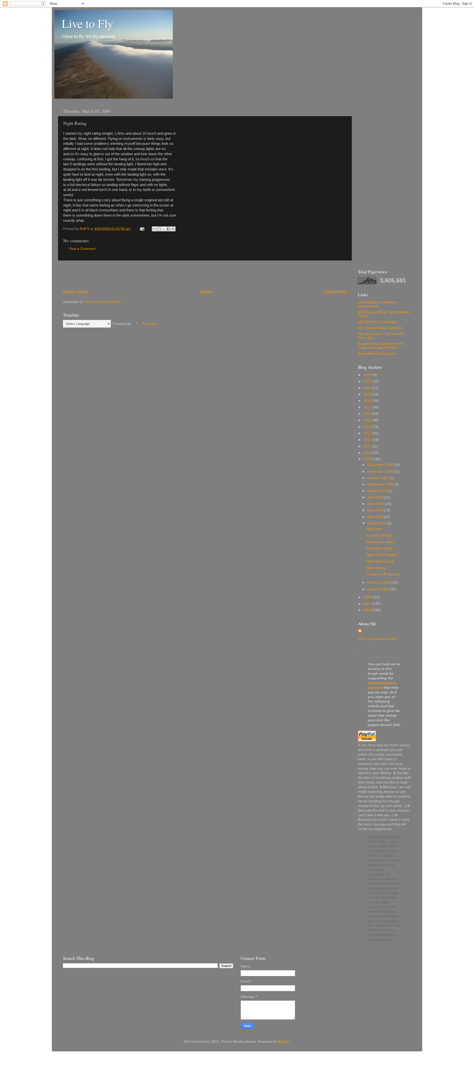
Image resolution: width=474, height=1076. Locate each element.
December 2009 (380, 465)
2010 (367, 453)
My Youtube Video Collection (380, 328)
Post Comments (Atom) (102, 302)
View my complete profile (377, 639)
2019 (367, 394)
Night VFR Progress (381, 555)
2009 (367, 459)
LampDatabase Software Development (377, 304)
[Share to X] (163, 228)
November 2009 (380, 471)
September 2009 (381, 484)
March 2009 (377, 523)
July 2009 (375, 497)
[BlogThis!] (159, 228)
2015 (367, 420)
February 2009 (379, 582)
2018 (367, 401)
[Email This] (154, 228)
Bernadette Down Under (377, 353)
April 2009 (375, 517)
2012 (367, 440)
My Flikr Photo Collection (377, 322)
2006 (367, 610)
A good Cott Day (379, 535)
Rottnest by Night (379, 542)
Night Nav (374, 529)
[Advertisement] (205, 274)
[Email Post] (141, 229)
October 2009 (378, 478)
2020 (367, 388)
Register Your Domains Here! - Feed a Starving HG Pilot (382, 346)
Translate (149, 324)
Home (206, 291)
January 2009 (378, 589)
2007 (367, 604)
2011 (367, 446)
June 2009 (376, 504)
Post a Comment (82, 249)
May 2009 (375, 510)
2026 (367, 375)
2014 (367, 427)
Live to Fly (87, 23)
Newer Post (75, 291)
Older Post (335, 291)
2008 (367, 597)
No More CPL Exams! (383, 574)
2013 (367, 433)
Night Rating (376, 568)
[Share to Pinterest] (173, 228)
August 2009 (377, 491)
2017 (367, 407)
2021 (367, 381)
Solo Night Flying (379, 548)
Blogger (283, 1041)
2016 (367, 414)
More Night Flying (380, 561)
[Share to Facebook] (168, 228)
